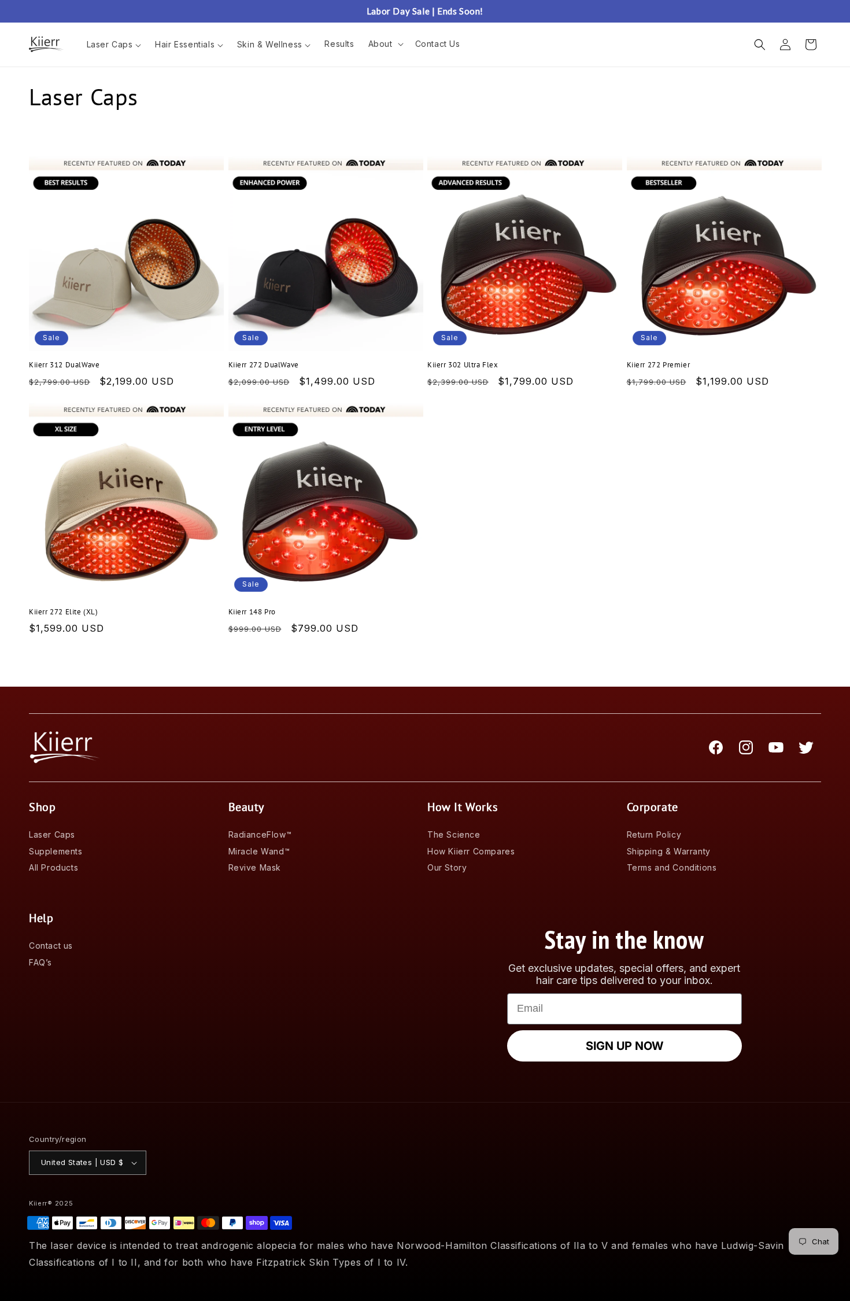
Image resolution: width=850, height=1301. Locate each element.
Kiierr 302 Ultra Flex (462, 365)
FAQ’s (40, 962)
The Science (454, 834)
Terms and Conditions (672, 867)
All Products (53, 867)
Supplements (56, 851)
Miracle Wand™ (259, 851)
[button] (384, 44)
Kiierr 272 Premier (658, 365)
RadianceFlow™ (260, 834)
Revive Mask (255, 867)
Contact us (51, 945)
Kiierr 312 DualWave (64, 365)
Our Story (447, 867)
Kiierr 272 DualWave (263, 365)
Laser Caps (52, 834)
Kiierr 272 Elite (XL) (63, 612)
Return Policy (654, 834)
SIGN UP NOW (624, 1046)
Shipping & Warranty (669, 851)
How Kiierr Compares (471, 851)
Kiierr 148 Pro (252, 612)
